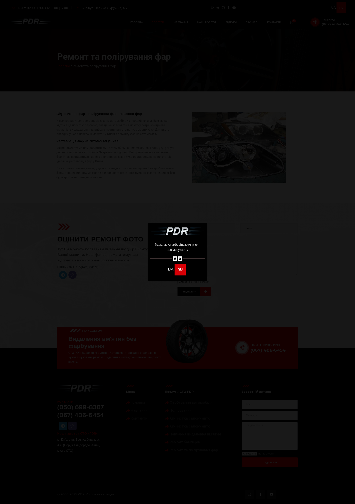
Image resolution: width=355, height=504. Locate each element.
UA (171, 269)
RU (180, 269)
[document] (177, 252)
